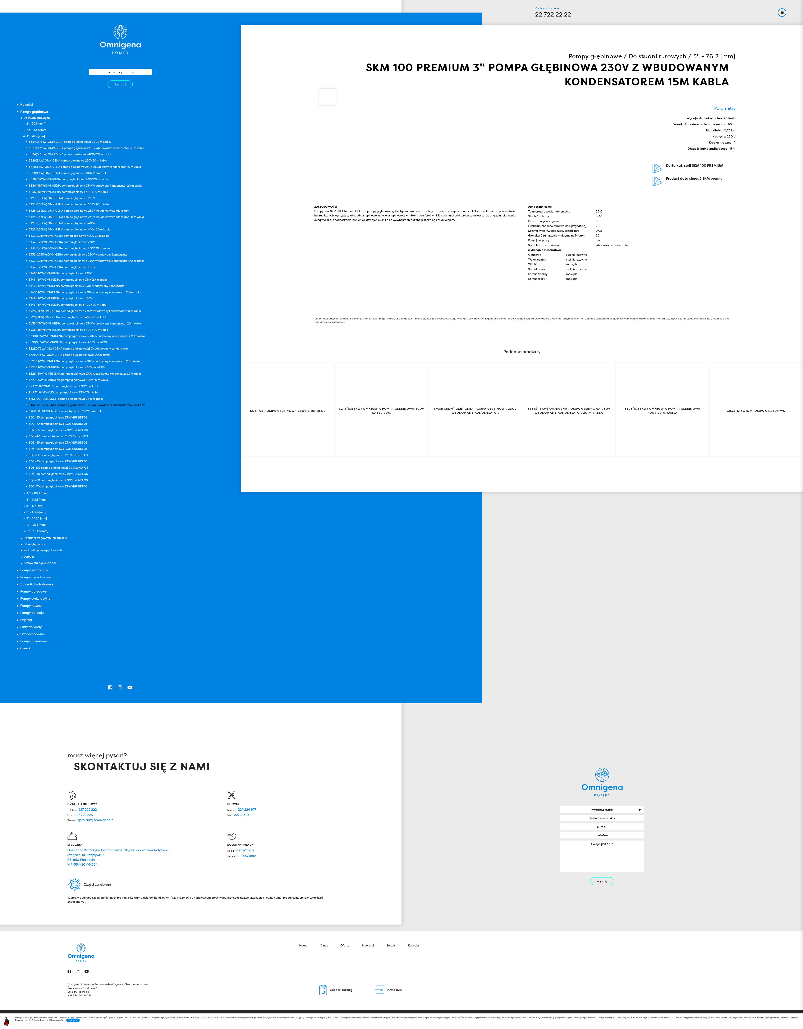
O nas (324, 945)
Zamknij (73, 1020)
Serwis (390, 945)
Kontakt (413, 945)
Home (303, 945)
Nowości (368, 945)
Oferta (345, 945)
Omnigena (120, 39)
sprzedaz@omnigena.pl (96, 820)
